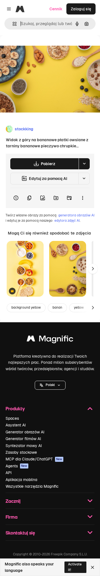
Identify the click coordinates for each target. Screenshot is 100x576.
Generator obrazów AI (25, 432)
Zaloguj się (81, 8)
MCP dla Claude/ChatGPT (34, 459)
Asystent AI (16, 425)
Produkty (15, 408)
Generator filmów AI (23, 438)
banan (57, 307)
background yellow (26, 307)
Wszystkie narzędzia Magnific (32, 486)
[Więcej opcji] (82, 198)
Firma (12, 517)
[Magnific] (50, 340)
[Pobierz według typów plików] (84, 163)
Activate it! (75, 567)
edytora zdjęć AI (67, 220)
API (9, 472)
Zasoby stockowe (21, 452)
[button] (50, 385)
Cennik (55, 8)
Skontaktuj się (20, 533)
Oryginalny (38, 47)
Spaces (12, 418)
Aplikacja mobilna (21, 479)
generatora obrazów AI (76, 215)
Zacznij (13, 501)
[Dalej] (93, 269)
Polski (50, 385)
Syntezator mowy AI (24, 445)
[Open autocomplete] (12, 24)
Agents (16, 465)
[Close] (92, 567)
